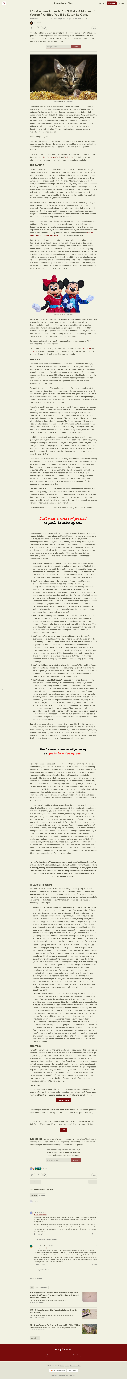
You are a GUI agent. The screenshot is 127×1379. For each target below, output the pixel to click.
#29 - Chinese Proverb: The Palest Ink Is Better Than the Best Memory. (53, 1311)
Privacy (62, 1366)
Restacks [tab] (42, 1195)
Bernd (61, 314)
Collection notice (75, 1366)
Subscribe (111, 3)
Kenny (36, 1212)
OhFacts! (33, 351)
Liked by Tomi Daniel (41, 1214)
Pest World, (48, 157)
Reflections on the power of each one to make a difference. (48, 1300)
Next (91, 1182)
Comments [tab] (34, 1195)
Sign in (121, 3)
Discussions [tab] (43, 1287)
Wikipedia (68, 157)
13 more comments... (36, 1278)
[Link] (27, 165)
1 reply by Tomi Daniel (42, 1270)
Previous (37, 1182)
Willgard (61, 101)
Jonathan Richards (39, 1246)
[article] (63, 1299)
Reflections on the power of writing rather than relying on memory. (51, 1315)
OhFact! (56, 157)
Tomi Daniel (37, 22)
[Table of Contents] (2, 689)
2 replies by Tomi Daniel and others (46, 1239)
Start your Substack (58, 1370)
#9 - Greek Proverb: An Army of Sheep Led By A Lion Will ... (55, 1325)
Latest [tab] (37, 1287)
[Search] (100, 3)
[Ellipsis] (96, 1212)
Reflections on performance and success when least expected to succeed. (53, 1328)
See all (33, 1338)
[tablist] (38, 1195)
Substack (54, 1375)
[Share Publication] (104, 3)
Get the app (72, 1370)
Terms (67, 1366)
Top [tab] (32, 1287)
